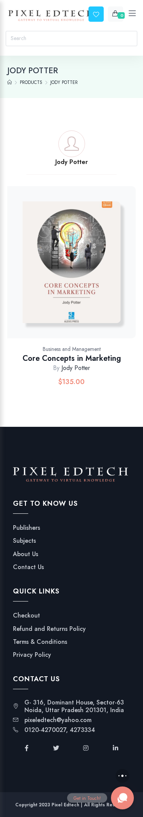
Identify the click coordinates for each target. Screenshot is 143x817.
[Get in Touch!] (122, 797)
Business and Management (72, 349)
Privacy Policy (32, 655)
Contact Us (28, 567)
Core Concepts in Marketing (71, 358)
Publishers (26, 528)
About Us (25, 554)
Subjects (24, 541)
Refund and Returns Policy (49, 629)
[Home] (9, 82)
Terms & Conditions (40, 642)
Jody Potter (75, 367)
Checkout (26, 615)
